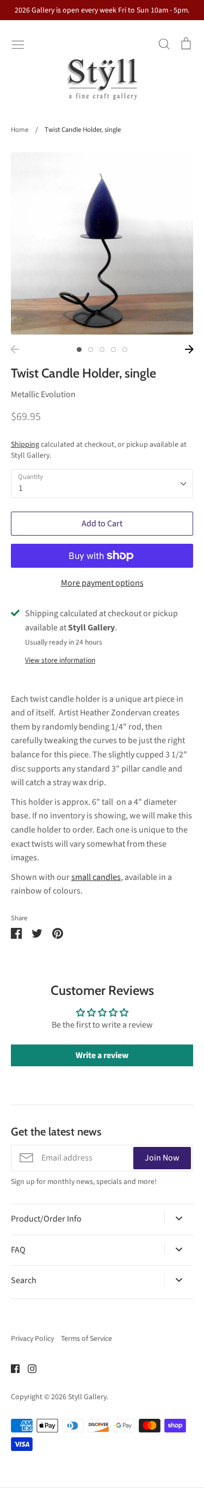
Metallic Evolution (43, 394)
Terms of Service (86, 1338)
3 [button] (102, 349)
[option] (102, 243)
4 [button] (113, 349)
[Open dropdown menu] (178, 1218)
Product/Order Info (46, 1219)
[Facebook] (11, 1368)
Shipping (25, 444)
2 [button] (90, 349)
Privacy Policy (32, 1338)
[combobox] (102, 483)
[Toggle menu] (18, 44)
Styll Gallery (87, 1397)
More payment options (102, 583)
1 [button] (79, 349)
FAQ (18, 1250)
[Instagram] (28, 1368)
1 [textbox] (20, 488)
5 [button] (124, 349)
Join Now (162, 1158)
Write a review (102, 1055)
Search (23, 1280)
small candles (96, 877)
